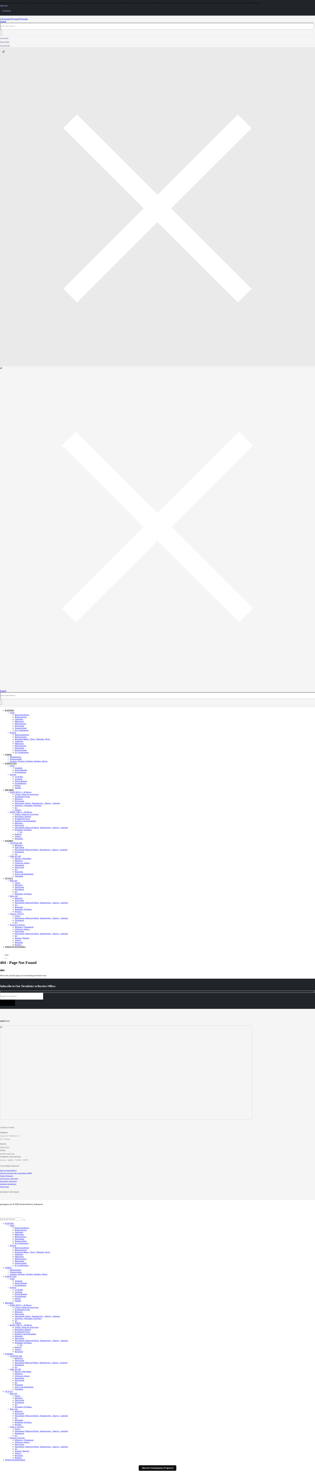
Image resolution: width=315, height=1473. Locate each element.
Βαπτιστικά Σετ (21, 717)
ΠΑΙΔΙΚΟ (9, 841)
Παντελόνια (19, 801)
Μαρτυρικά (19, 721)
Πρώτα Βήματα (21, 770)
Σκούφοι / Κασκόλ (22, 938)
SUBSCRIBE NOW (7, 1003)
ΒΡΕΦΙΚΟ (9, 790)
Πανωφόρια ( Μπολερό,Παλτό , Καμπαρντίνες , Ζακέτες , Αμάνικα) (41, 828)
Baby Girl (14, 896)
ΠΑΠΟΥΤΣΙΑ (11, 763)
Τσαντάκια (19, 876)
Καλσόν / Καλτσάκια (23, 858)
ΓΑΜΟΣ (8, 755)
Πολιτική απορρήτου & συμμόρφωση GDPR (16, 1173)
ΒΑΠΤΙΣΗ (9, 710)
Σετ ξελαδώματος (22, 730)
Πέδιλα (18, 786)
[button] (3, 21)
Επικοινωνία (4, 1187)
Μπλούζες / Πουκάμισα (24, 927)
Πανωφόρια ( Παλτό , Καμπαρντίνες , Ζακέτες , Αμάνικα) (37, 803)
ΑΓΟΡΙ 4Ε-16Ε (16, 843)
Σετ (16, 808)
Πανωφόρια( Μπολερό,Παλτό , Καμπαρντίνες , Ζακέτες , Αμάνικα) (41, 850)
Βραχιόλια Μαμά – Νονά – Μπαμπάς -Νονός (32, 739)
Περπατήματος (20, 772)
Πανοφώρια (19, 865)
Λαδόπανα (19, 719)
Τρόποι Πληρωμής (6, 1176)
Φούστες (18, 834)
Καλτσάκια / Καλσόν (23, 816)
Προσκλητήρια (20, 728)
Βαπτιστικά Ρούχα (22, 715)
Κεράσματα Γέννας (22, 797)
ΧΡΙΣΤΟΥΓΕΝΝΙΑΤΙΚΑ (15, 947)
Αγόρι (12, 713)
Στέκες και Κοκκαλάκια (24, 874)
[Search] (1, 32)
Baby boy (13, 881)
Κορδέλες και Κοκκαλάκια (25, 821)
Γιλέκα (17, 883)
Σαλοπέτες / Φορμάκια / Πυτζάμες (28, 805)
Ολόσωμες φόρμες (22, 863)
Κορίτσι (13, 732)
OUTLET (9, 878)
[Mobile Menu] (1, 688)
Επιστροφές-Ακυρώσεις (8, 1181)
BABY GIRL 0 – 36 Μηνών (21, 812)
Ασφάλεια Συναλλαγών (8, 1184)
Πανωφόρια (19, 726)
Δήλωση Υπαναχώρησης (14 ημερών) (157, 1468)
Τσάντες (18, 810)
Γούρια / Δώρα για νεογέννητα (26, 794)
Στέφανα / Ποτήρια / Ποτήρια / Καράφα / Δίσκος (28, 761)
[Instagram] (0, 1122)
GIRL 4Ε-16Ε (15, 856)
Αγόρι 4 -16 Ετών (17, 914)
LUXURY (19, 777)
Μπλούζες (19, 799)
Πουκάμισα (19, 852)
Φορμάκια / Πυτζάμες (23, 830)
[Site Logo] (14, 19)
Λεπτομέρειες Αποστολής (9, 1179)
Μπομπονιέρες (20, 724)
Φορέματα (19, 839)
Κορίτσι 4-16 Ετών (17, 925)
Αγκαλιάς (18, 768)
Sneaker (18, 788)
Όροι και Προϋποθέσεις (8, 1170)
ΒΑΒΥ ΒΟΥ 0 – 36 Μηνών (21, 792)
